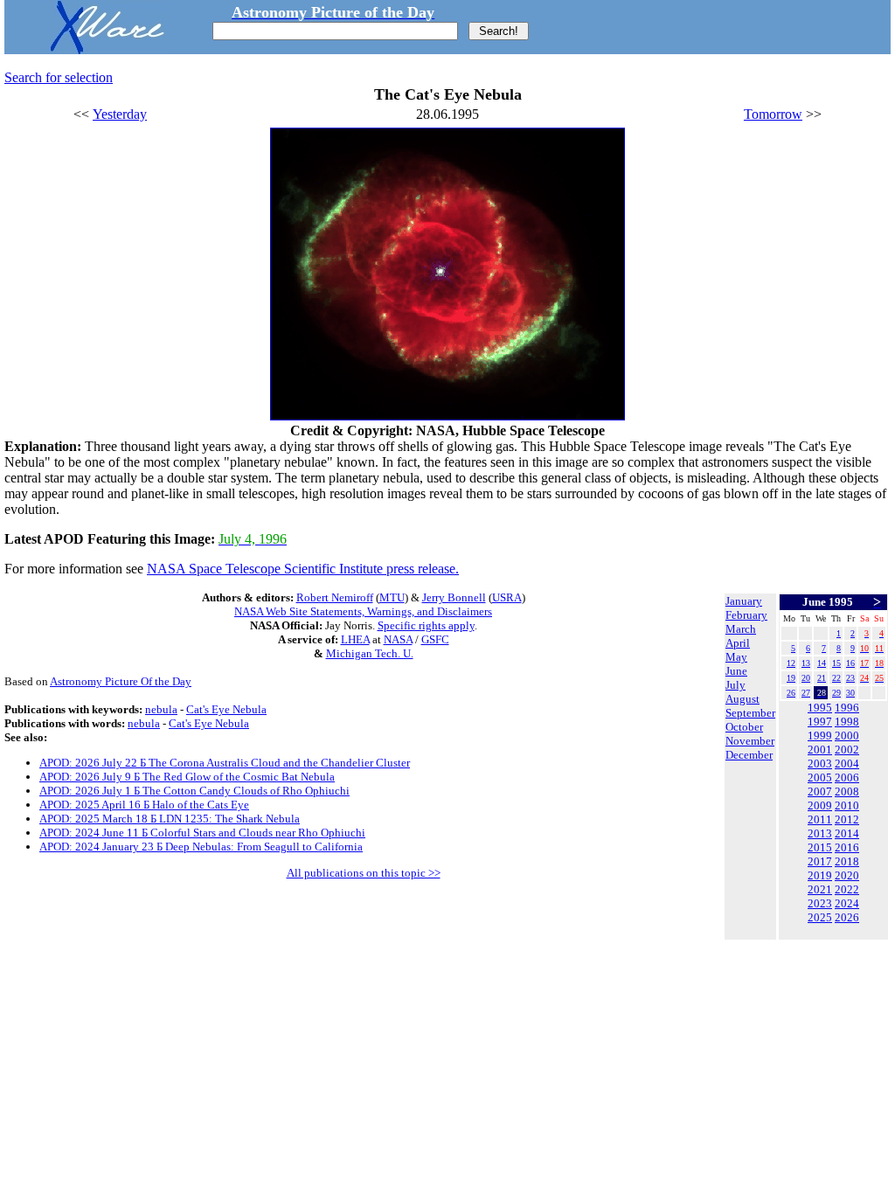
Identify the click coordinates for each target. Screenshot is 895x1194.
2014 (847, 833)
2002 (847, 749)
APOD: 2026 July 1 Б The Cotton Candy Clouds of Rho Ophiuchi (194, 790)
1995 (820, 707)
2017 (820, 861)
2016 (847, 847)
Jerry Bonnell (454, 597)
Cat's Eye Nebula (226, 709)
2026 (847, 917)
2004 (847, 763)
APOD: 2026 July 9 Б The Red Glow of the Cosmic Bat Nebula (187, 776)
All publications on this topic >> (364, 872)
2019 (820, 875)
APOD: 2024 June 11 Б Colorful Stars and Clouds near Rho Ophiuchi (202, 832)
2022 (847, 889)
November (749, 740)
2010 (847, 805)
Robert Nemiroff (334, 597)
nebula (161, 709)
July (735, 684)
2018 (847, 861)
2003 (820, 763)
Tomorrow (773, 114)
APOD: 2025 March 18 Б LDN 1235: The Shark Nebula (169, 818)
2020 (847, 875)
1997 (820, 721)
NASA (398, 639)
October (744, 726)
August (742, 698)
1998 (847, 721)
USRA (507, 597)
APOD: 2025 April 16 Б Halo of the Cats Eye (144, 804)
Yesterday (120, 114)
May (736, 656)
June (736, 670)
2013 (820, 833)
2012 (847, 819)
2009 (820, 805)
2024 (847, 903)
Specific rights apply (426, 625)
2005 (820, 777)
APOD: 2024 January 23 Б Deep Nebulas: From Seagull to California (201, 846)
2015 (820, 847)
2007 (820, 791)
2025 (820, 917)
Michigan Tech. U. (369, 653)
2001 (820, 749)
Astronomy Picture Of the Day (120, 681)
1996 (847, 707)
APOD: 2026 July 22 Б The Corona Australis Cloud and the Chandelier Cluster (224, 762)
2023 (820, 903)
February (746, 614)
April (737, 642)
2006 (847, 777)
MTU (392, 597)
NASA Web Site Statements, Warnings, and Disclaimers (363, 611)
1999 (820, 735)
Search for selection (58, 77)
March (740, 628)
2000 (847, 735)
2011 (820, 819)
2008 (847, 791)
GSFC (435, 639)
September (750, 712)
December (749, 754)
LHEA (355, 639)
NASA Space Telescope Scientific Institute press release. (303, 568)
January (743, 600)
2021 (820, 889)
